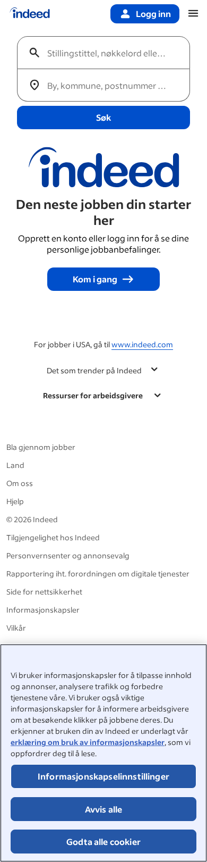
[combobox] (107, 53)
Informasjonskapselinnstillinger (103, 776)
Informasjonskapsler (43, 610)
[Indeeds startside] (29, 14)
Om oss (19, 483)
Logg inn (153, 13)
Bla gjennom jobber (40, 447)
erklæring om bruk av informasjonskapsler (88, 742)
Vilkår (16, 628)
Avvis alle (104, 809)
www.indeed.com (142, 344)
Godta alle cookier (103, 841)
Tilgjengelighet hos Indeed (53, 537)
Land (15, 465)
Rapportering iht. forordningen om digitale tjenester (97, 573)
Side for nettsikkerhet (44, 592)
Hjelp (15, 501)
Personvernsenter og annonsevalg (68, 555)
